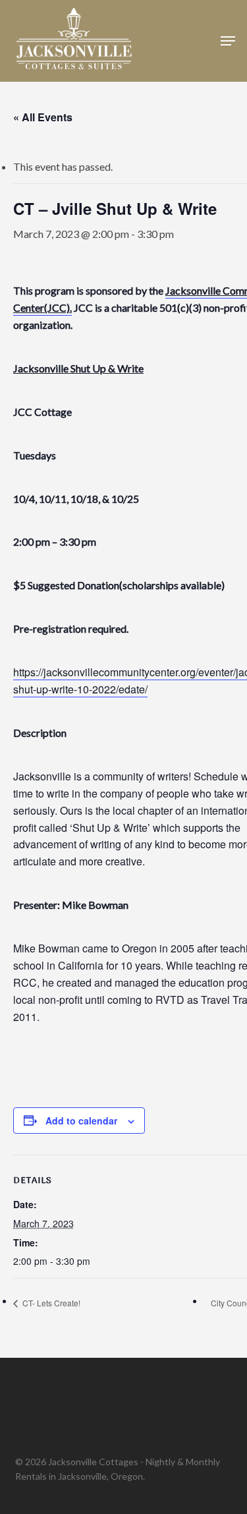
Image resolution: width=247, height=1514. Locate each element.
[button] (228, 40)
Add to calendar (81, 1120)
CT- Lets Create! (50, 1302)
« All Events (42, 117)
